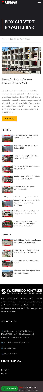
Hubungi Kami (25, 390)
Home (4, 39)
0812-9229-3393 (10, 348)
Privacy (35, 390)
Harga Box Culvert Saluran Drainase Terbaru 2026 (17, 81)
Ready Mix (5, 370)
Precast (3, 374)
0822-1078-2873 (10, 354)
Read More (9, 119)
